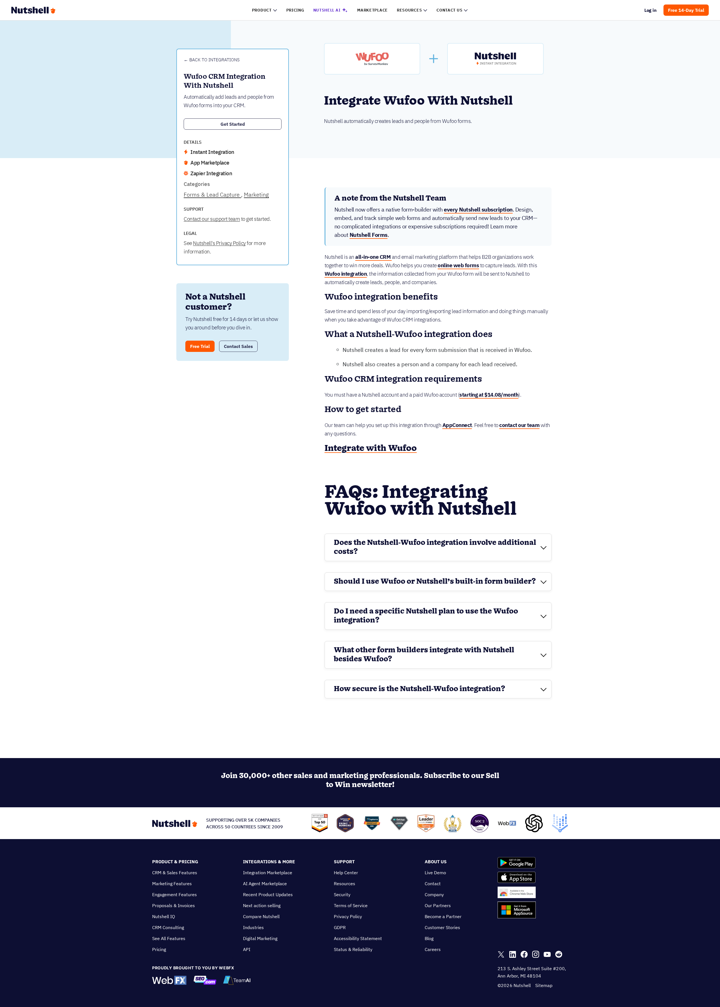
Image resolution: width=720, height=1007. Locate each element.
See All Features (168, 938)
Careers (433, 949)
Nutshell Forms (369, 235)
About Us (436, 861)
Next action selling (261, 905)
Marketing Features (172, 883)
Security (342, 894)
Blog (429, 938)
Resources (344, 883)
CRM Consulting (168, 927)
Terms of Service (351, 905)
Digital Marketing (260, 938)
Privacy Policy (348, 916)
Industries (253, 927)
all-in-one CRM (373, 256)
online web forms (458, 265)
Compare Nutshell (261, 916)
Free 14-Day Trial (686, 10)
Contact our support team (212, 218)
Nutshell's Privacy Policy (219, 243)
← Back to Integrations (212, 59)
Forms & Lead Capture (212, 194)
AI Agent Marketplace (265, 883)
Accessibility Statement (358, 938)
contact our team (519, 425)
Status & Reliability (353, 949)
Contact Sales (238, 346)
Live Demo (435, 872)
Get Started (232, 124)
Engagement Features (174, 894)
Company (434, 894)
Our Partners (438, 905)
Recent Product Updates (268, 894)
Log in (650, 10)
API (246, 949)
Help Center (346, 872)
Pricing (159, 949)
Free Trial (200, 346)
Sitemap (543, 985)
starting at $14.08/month (488, 394)
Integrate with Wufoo (371, 448)
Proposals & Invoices (173, 905)
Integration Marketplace (267, 872)
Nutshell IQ (163, 916)
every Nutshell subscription (478, 209)
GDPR (340, 927)
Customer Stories (442, 927)
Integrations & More (269, 861)
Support (344, 861)
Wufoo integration (346, 273)
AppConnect (457, 425)
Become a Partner (443, 916)
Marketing (256, 194)
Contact (433, 883)
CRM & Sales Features (174, 872)
